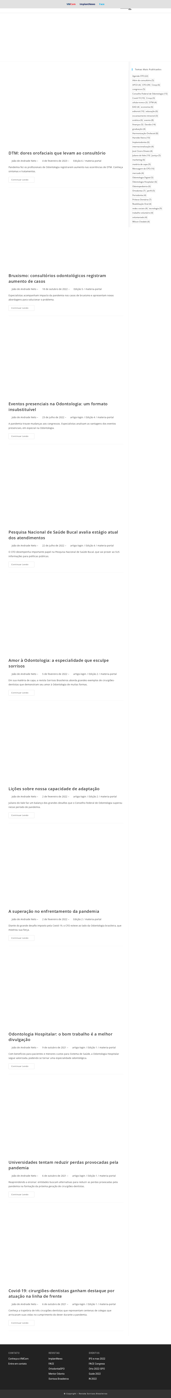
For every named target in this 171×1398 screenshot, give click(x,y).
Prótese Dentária (141, 199)
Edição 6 (78, 160)
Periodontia (139, 195)
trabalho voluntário (142, 212)
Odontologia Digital (142, 177)
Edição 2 (93, 674)
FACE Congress (97, 1363)
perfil (151, 190)
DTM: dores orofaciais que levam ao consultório (57, 153)
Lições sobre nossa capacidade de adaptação (54, 788)
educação (152, 111)
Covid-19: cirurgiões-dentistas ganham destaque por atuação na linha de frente (61, 1293)
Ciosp (156, 84)
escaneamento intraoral (145, 115)
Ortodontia (138, 190)
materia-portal (93, 160)
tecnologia (155, 208)
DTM (153, 102)
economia (147, 107)
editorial (138, 111)
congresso (138, 89)
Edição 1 (92, 1047)
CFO (146, 84)
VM (71, 4)
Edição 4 (90, 417)
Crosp (150, 98)
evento (149, 120)
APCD (136, 84)
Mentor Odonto (57, 1373)
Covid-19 (138, 98)
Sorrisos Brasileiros (59, 1378)
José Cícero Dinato (142, 151)
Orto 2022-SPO (97, 1368)
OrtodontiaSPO (57, 1368)
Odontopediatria (141, 186)
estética (137, 120)
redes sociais (140, 208)
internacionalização (143, 146)
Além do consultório (143, 80)
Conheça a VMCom (18, 1358)
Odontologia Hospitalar (144, 181)
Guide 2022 (95, 1373)
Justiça (156, 155)
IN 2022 (93, 1378)
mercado (138, 173)
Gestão (150, 124)
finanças (137, 124)
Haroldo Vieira (141, 137)
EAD (135, 107)
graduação (138, 129)
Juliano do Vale (141, 155)
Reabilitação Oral (141, 203)
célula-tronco (140, 102)
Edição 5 (78, 289)
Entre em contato (17, 1363)
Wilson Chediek (141, 221)
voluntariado (139, 217)
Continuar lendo (20, 179)
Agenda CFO (140, 76)
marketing (138, 159)
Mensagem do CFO (143, 168)
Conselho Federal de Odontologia (149, 93)
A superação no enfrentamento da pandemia (54, 911)
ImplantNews (87, 4)
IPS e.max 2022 (97, 1358)
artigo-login (76, 417)
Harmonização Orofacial (145, 133)
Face (101, 4)
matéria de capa (141, 164)
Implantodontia (140, 142)
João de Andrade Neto (24, 160)
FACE (51, 1363)
